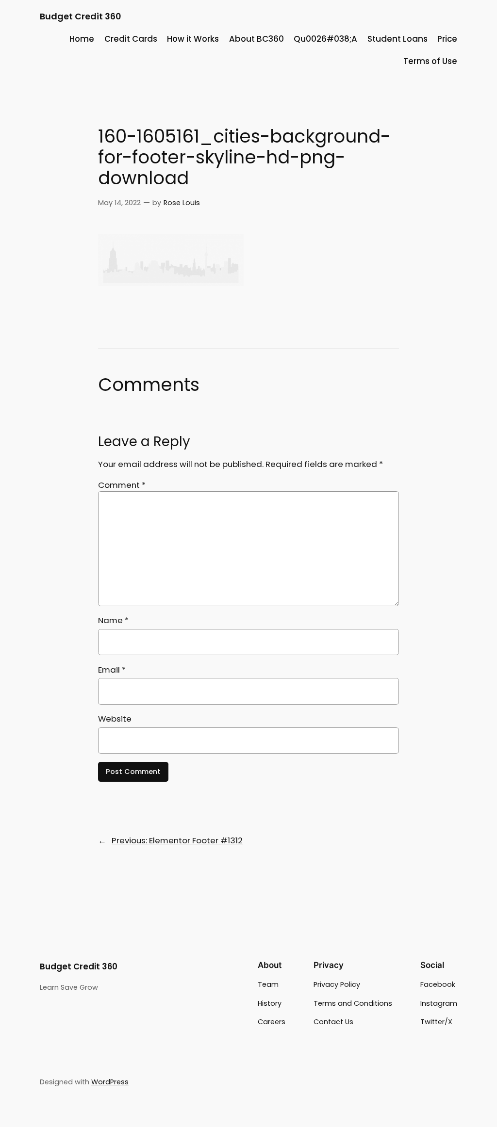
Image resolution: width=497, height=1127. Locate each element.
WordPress (110, 1082)
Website (115, 718)
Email (112, 670)
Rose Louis (182, 203)
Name (113, 620)
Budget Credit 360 (80, 16)
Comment (122, 485)
